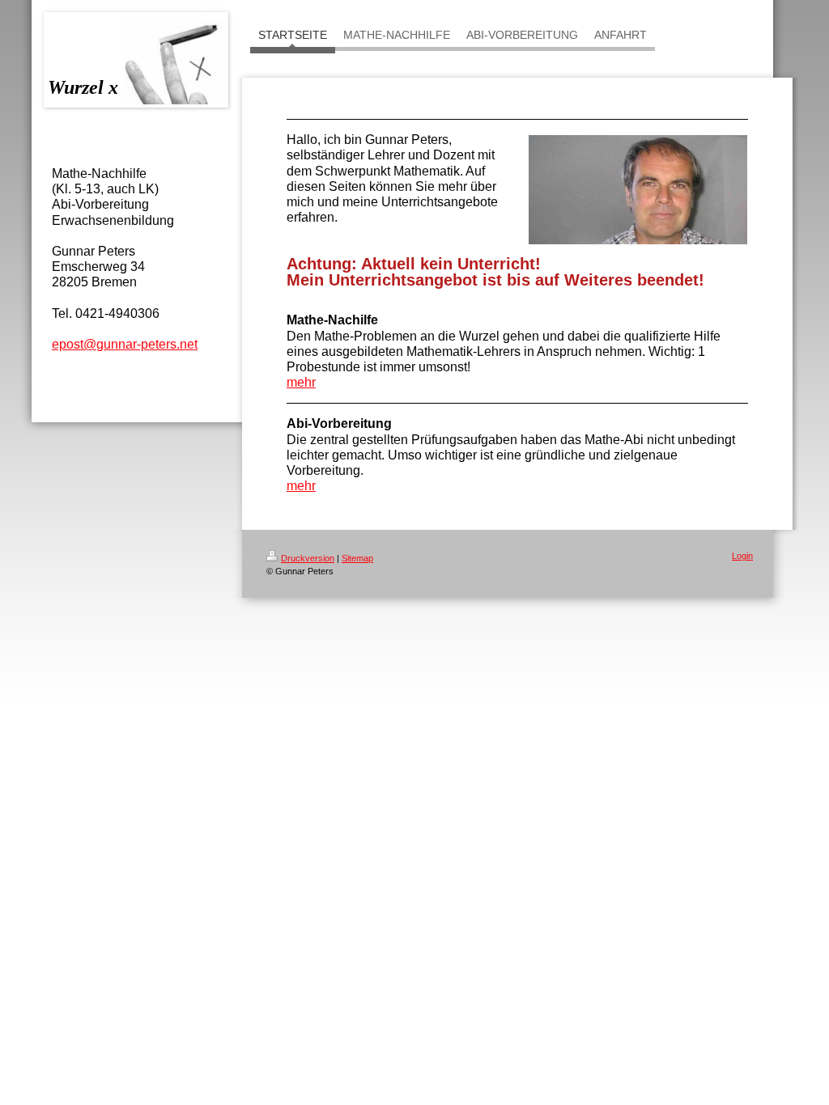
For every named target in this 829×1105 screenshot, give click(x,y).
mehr (301, 382)
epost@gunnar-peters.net (125, 344)
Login (742, 556)
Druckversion (307, 558)
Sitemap (357, 558)
